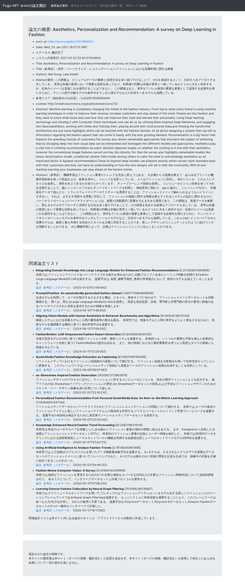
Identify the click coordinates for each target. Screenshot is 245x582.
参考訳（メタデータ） (57, 287)
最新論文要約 (59, 5)
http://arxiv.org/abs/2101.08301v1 (71, 41)
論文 (39, 287)
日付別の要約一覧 (111, 5)
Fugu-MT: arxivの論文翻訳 (24, 5)
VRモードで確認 (135, 5)
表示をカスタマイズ (84, 5)
